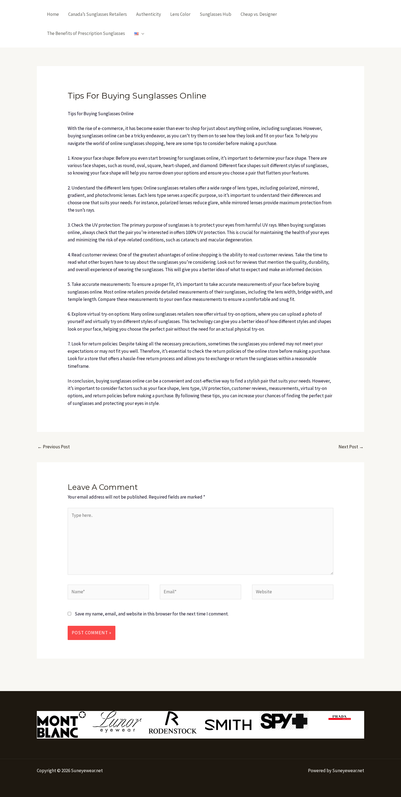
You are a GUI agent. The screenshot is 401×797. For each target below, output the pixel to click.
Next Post (351, 447)
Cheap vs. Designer (259, 14)
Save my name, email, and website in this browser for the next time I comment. (152, 614)
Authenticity (148, 14)
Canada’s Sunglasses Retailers (97, 14)
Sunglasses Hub (215, 14)
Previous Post (53, 447)
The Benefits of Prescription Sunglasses (86, 33)
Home (53, 14)
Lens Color (180, 14)
